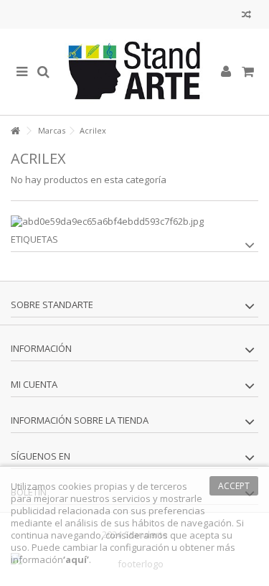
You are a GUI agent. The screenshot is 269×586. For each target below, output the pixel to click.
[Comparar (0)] (246, 16)
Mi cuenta (34, 384)
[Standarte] (134, 72)
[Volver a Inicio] (15, 131)
